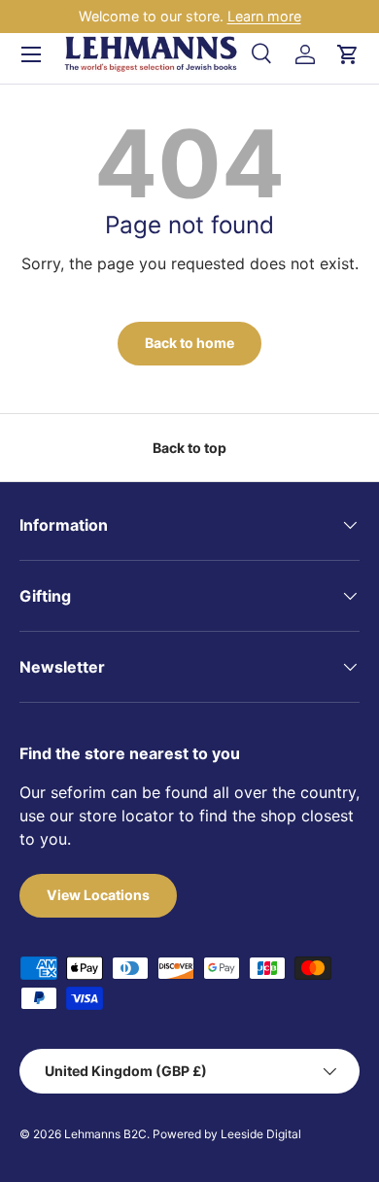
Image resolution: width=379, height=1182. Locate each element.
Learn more (264, 16)
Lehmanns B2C (105, 1134)
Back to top (189, 447)
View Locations (98, 894)
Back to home (189, 342)
